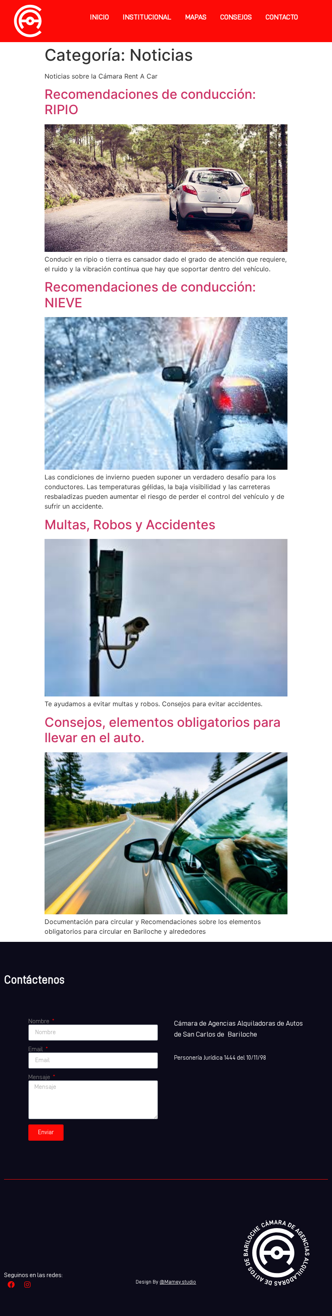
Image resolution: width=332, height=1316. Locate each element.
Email (36, 1049)
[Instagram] (27, 1285)
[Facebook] (11, 1285)
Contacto (282, 17)
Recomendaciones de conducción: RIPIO (150, 101)
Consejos (236, 17)
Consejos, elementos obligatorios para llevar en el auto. (163, 729)
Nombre (39, 1021)
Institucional (147, 17)
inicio (99, 17)
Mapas (195, 17)
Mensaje (39, 1077)
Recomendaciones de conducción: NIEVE (150, 294)
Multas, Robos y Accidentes (130, 524)
